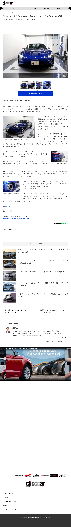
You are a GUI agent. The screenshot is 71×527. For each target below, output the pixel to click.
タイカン (16, 229)
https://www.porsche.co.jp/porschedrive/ (16, 219)
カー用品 (59, 8)
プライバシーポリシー (9, 501)
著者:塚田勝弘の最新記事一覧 (55, 342)
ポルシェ (5, 229)
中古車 (24, 8)
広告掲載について (8, 497)
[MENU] (67, 3)
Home (35, 8)
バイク (12, 8)
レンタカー (10, 229)
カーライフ (47, 8)
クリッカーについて (9, 493)
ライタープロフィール (9, 509)
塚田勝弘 (36, 19)
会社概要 (5, 505)
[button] (70, 9)
